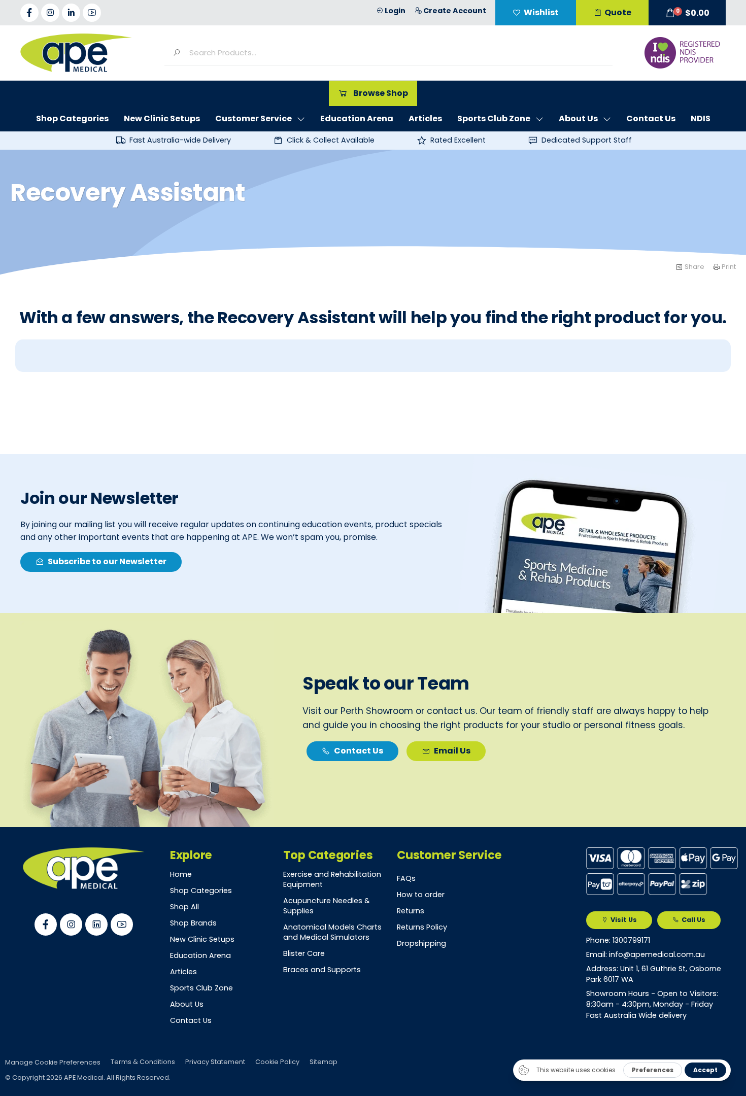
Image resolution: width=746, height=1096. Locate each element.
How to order (421, 894)
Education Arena (200, 955)
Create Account (454, 11)
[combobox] (397, 52)
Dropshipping (421, 943)
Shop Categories (201, 890)
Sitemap (323, 1061)
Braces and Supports (322, 970)
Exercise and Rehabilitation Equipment (332, 879)
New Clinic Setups (202, 939)
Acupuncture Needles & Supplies (326, 906)
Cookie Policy (277, 1061)
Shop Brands (193, 923)
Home (181, 874)
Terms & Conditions (143, 1061)
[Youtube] (92, 13)
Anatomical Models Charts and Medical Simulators (332, 932)
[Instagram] (50, 13)
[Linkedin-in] (71, 13)
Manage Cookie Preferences (52, 1062)
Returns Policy (422, 927)
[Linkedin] (96, 924)
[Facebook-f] (29, 13)
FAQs (406, 878)
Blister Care (304, 953)
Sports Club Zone (201, 988)
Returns (410, 911)
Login (395, 11)
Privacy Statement (215, 1061)
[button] (687, 12)
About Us (187, 1004)
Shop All (184, 907)
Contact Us (191, 1020)
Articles (183, 972)
